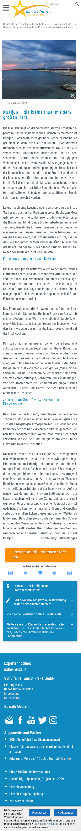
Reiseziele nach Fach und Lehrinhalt (23, 24)
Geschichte (9, 27)
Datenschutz (12, 697)
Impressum (11, 693)
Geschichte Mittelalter (26, 632)
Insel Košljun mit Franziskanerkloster (53, 27)
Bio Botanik (27, 628)
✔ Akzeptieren (65, 812)
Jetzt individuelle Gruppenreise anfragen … (40, 554)
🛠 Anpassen (39, 812)
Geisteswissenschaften (60, 24)
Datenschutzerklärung (46, 824)
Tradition (66, 758)
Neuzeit (24, 27)
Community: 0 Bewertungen (59, 538)
